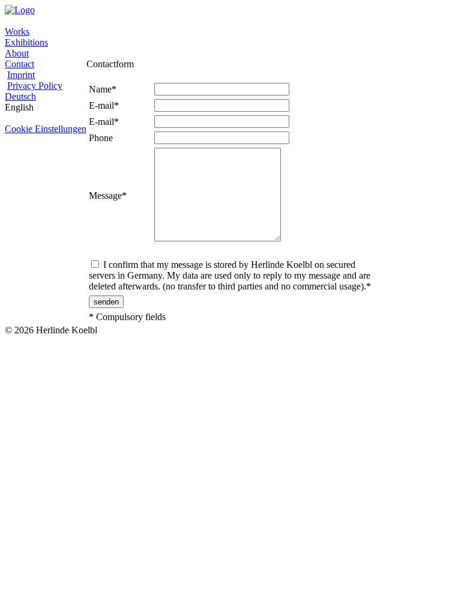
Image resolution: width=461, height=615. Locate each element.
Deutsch (20, 96)
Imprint (21, 75)
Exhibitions (26, 42)
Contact (19, 64)
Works (17, 31)
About (17, 53)
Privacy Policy (34, 85)
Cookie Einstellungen (45, 129)
